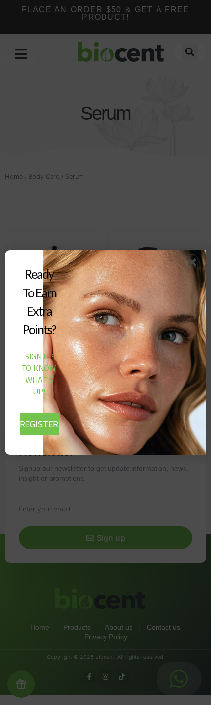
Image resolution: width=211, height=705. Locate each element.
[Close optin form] (194, 264)
